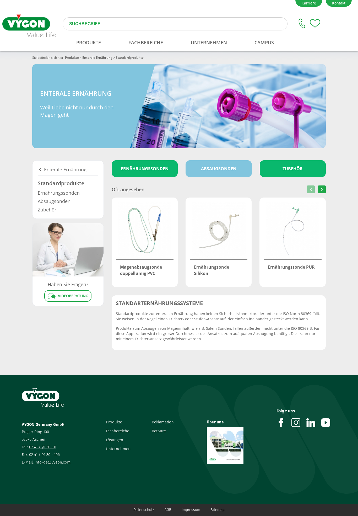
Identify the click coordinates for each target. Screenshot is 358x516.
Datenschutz (143, 510)
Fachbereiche (117, 431)
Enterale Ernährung (97, 57)
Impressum (191, 510)
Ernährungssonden (59, 193)
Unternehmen (118, 448)
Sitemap (218, 510)
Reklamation (163, 422)
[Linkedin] (313, 422)
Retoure (159, 431)
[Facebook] (283, 422)
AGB (168, 510)
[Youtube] (328, 422)
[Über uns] (238, 445)
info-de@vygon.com (52, 462)
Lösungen (114, 440)
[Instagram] (298, 422)
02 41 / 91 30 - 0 (42, 447)
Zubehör (47, 209)
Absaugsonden (54, 201)
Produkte (72, 57)
